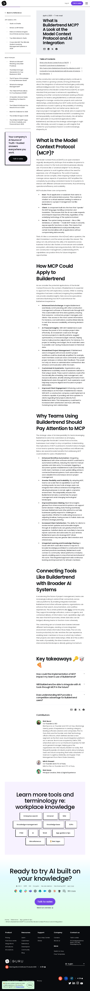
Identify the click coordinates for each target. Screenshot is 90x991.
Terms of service (13, 981)
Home (7, 920)
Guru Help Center (44, 938)
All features (9, 947)
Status (40, 941)
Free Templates (59, 954)
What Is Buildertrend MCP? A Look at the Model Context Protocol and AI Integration (34, 922)
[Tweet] (52, 49)
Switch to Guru (59, 951)
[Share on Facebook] (56, 49)
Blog (23, 953)
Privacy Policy (20, 987)
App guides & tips (26, 920)
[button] (86, 3)
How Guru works (10, 941)
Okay (30, 985)
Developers (26, 947)
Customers (25, 941)
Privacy (39, 981)
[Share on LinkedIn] (48, 49)
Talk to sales (77, 3)
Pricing (7, 938)
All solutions (9, 950)
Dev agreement (27, 981)
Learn (23, 938)
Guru (70, 610)
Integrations (9, 944)
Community (26, 950)
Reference (14, 920)
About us (57, 941)
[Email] (44, 49)
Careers (57, 938)
